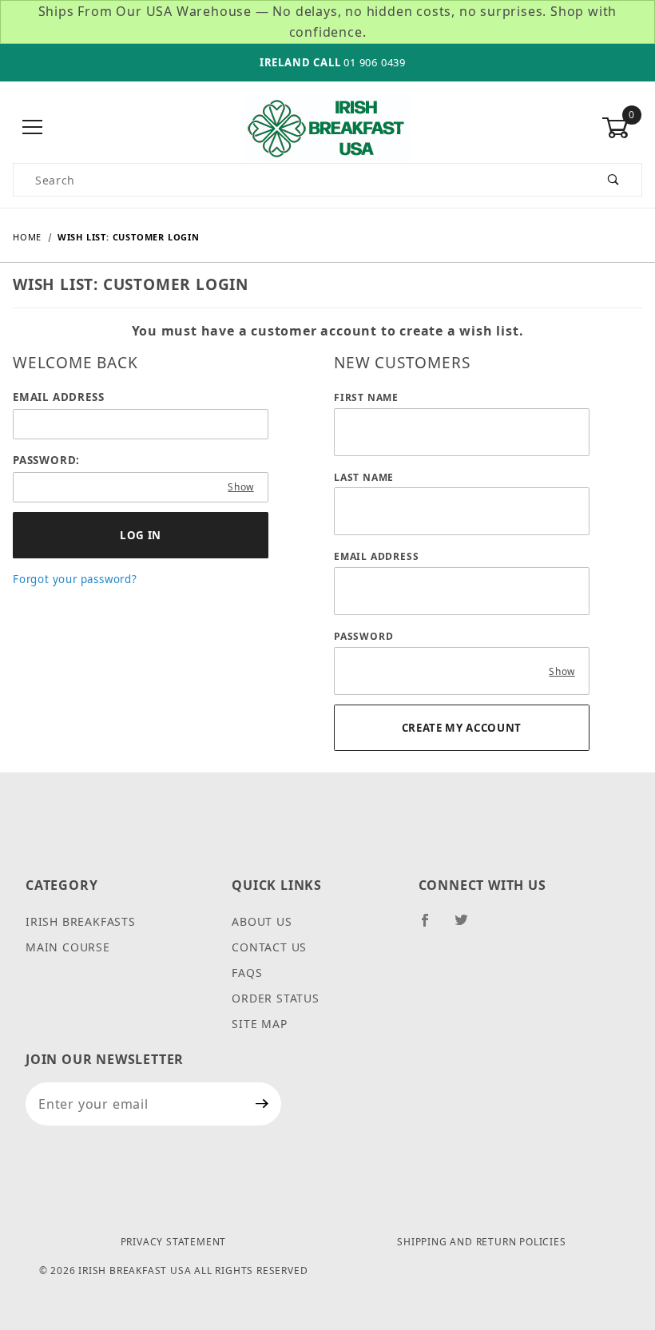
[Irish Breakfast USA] (327, 126)
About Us (262, 921)
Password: (46, 460)
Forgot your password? (75, 579)
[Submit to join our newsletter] (262, 1104)
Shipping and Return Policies (481, 1242)
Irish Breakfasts (81, 921)
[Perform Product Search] (613, 180)
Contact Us (269, 947)
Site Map (259, 1023)
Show (240, 487)
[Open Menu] (33, 128)
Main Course (68, 947)
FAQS (247, 972)
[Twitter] (468, 926)
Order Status (276, 998)
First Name (366, 397)
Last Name (364, 477)
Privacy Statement (174, 1242)
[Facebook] (432, 926)
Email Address (58, 397)
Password (363, 636)
